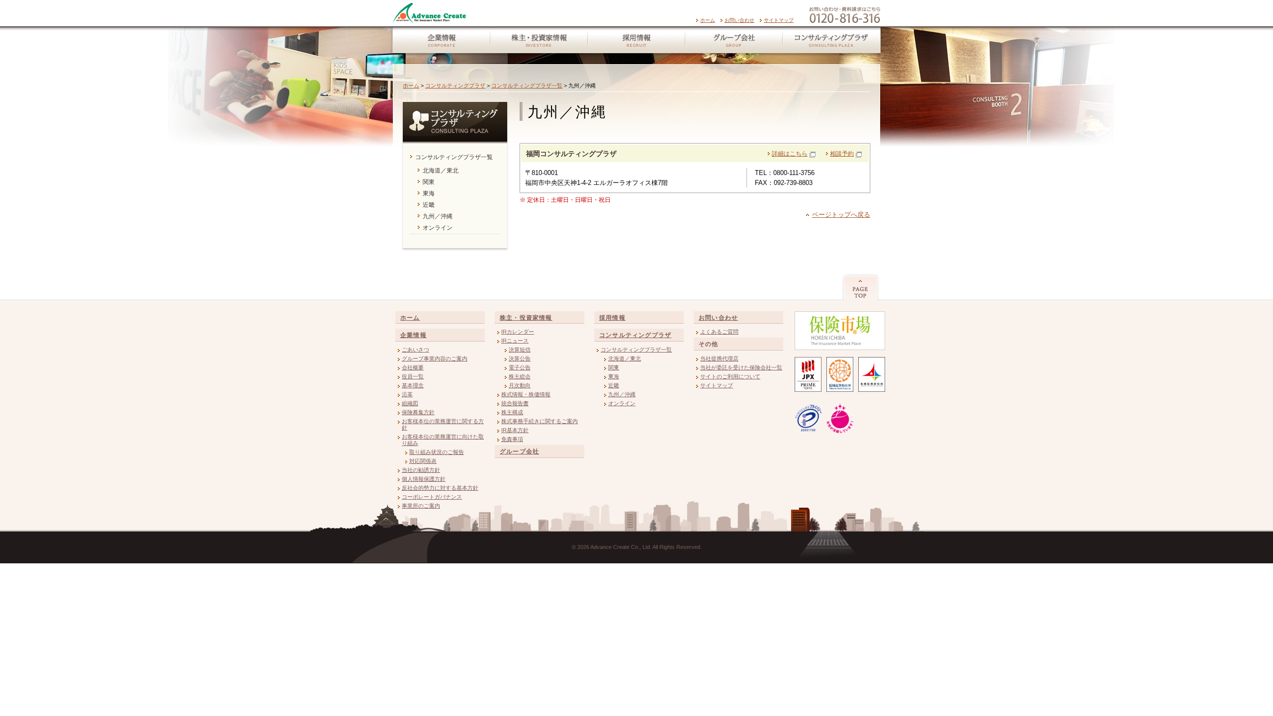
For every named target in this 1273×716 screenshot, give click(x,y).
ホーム (707, 20)
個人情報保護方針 (424, 479)
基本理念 (413, 385)
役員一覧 (413, 376)
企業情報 (439, 42)
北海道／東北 (624, 358)
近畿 (613, 385)
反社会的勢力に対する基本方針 (440, 488)
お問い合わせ (739, 20)
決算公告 (520, 358)
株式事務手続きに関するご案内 (539, 421)
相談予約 (842, 153)
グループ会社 (733, 42)
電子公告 (520, 367)
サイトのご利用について (730, 376)
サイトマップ (779, 20)
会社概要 (413, 367)
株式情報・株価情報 (525, 394)
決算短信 (520, 350)
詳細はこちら (790, 153)
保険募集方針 (418, 412)
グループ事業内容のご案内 (434, 358)
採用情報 (636, 42)
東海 (613, 376)
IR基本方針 (515, 430)
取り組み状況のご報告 (436, 452)
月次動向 (520, 385)
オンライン (622, 403)
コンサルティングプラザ (833, 42)
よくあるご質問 (719, 332)
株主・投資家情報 (538, 42)
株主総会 (520, 376)
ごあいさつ (415, 350)
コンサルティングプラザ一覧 (526, 86)
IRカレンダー (517, 332)
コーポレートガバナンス (432, 497)
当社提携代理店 (719, 358)
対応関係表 (423, 461)
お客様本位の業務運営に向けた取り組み (443, 440)
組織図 (410, 403)
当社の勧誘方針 (421, 470)
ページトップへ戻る (841, 214)
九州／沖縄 (622, 394)
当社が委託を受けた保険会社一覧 (741, 367)
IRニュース (515, 341)
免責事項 (512, 439)
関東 (613, 367)
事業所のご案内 (421, 506)
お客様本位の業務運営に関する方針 (443, 424)
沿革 (407, 394)
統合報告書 (515, 403)
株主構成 (512, 412)
